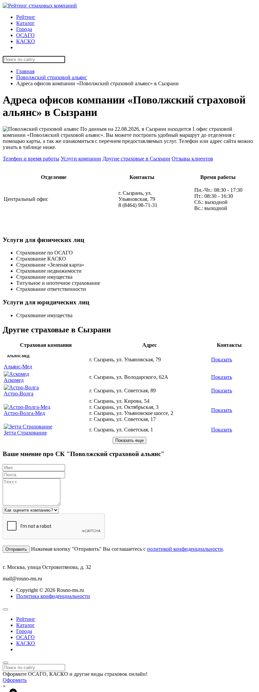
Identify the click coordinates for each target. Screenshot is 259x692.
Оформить (15, 680)
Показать (221, 359)
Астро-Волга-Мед (24, 413)
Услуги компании (81, 158)
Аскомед (14, 380)
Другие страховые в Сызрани (136, 158)
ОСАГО (25, 35)
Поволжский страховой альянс (51, 77)
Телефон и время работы (31, 158)
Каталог (25, 23)
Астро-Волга (18, 393)
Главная (25, 71)
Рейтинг (25, 17)
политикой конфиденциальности (185, 549)
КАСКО (25, 41)
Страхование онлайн (40, 47)
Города (24, 29)
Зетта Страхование (25, 432)
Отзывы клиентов (192, 158)
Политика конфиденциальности (53, 596)
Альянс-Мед (18, 366)
